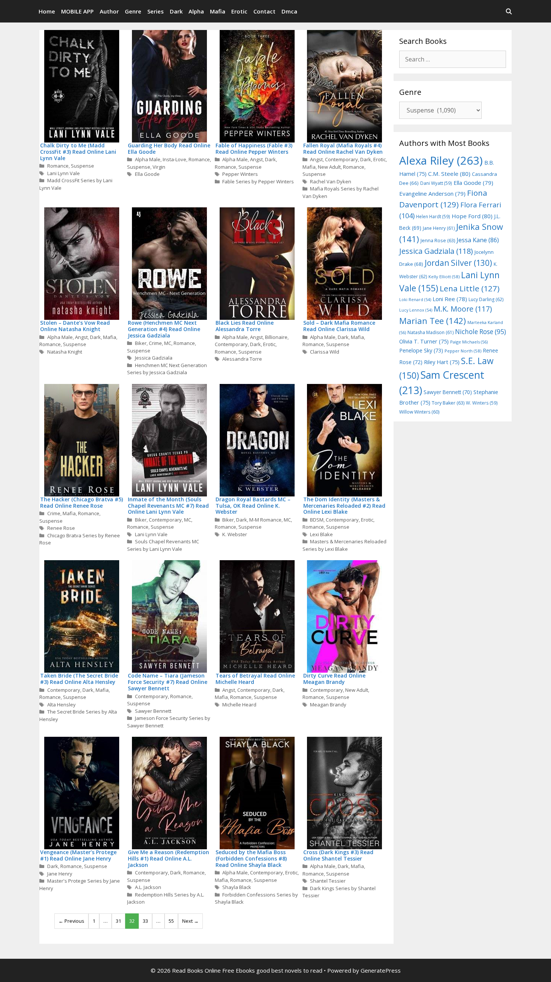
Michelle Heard (239, 704)
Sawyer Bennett (153, 711)
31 (118, 921)
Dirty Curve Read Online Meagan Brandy (334, 678)
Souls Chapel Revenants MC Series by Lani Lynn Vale (163, 545)
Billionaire (276, 337)
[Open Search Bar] (508, 11)
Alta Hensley (61, 704)
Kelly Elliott (444, 276)
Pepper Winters (240, 174)
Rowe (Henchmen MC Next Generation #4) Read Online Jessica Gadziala (164, 329)
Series (155, 11)
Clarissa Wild (324, 351)
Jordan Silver (458, 262)
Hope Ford (472, 216)
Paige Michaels (469, 342)
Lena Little (470, 288)
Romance (58, 165)
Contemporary (341, 159)
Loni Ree (450, 299)
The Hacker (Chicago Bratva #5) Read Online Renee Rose (81, 502)
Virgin (159, 166)
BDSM (316, 519)
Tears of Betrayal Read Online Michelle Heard (255, 678)
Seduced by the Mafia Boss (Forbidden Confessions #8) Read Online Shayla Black (251, 858)
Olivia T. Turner (424, 341)
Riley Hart (442, 362)
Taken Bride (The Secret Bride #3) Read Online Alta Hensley (79, 678)
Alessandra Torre (242, 358)
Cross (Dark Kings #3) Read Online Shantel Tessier (338, 855)
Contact (264, 11)
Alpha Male (147, 159)
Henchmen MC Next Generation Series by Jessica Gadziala (167, 369)
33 (145, 921)
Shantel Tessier (328, 880)
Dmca (289, 11)
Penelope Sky (421, 350)
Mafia (217, 11)
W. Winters (482, 403)
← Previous (71, 921)
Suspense (82, 165)
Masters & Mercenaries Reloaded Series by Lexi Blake (344, 545)
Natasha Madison (430, 332)
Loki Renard (415, 299)
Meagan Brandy (328, 704)
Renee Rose (61, 528)
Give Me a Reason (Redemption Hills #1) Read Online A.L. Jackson (168, 858)
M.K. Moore (463, 309)
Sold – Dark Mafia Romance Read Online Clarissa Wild (339, 326)
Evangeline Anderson (432, 193)
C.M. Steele (449, 173)
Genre (133, 11)
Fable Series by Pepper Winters (258, 181)
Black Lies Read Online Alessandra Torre (245, 326)
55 (171, 921)
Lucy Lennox (415, 310)
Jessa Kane (478, 240)
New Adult (329, 166)
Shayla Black (236, 887)
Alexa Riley (441, 160)
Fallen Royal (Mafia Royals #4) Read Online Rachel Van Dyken (343, 148)
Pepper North (463, 351)
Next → (190, 921)
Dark (176, 11)
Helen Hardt (433, 216)
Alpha (196, 11)
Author (109, 11)
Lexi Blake (321, 534)
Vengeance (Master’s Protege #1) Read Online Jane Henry (78, 855)
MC (167, 343)
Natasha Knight (64, 351)
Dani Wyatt (436, 183)
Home (47, 11)
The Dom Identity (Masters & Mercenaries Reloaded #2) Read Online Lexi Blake (344, 506)
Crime (155, 343)
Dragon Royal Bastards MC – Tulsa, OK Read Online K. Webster (253, 506)
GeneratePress (381, 970)
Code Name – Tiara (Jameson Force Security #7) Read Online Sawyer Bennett (167, 682)
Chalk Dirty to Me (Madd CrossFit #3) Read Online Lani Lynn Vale (78, 152)
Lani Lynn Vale (63, 173)
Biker (141, 343)
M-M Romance (265, 519)
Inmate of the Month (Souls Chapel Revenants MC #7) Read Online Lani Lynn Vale (168, 506)
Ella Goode (147, 174)
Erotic (239, 11)
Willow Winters (419, 412)
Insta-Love (174, 159)
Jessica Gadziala (153, 357)
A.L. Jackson (148, 887)
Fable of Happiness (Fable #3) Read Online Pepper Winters (254, 148)
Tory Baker (448, 403)
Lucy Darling (486, 299)
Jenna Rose (438, 240)
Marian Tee (432, 321)
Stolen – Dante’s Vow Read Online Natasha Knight (75, 326)
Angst (256, 159)
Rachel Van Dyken (330, 181)
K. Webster (234, 534)
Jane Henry (59, 873)
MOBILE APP (77, 11)
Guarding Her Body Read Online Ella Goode (169, 148)
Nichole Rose (480, 331)
